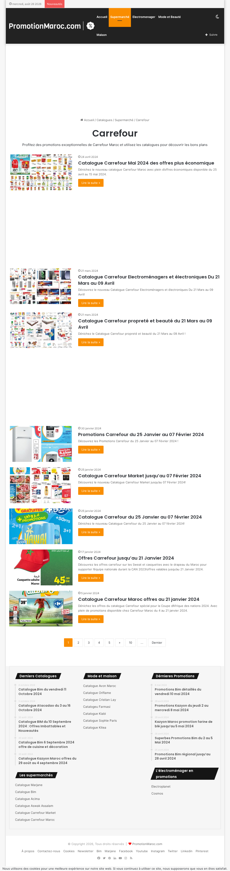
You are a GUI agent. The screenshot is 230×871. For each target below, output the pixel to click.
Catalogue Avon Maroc (99, 686)
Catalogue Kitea (94, 727)
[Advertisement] (115, 79)
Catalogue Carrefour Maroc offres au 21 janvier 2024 (138, 599)
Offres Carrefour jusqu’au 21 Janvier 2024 (126, 558)
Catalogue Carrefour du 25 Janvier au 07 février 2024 (140, 517)
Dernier (157, 642)
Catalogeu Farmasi (96, 706)
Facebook (126, 851)
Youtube (142, 851)
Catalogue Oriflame (97, 693)
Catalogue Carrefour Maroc (35, 819)
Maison (102, 35)
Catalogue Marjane (28, 785)
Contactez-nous (49, 851)
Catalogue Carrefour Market (35, 813)
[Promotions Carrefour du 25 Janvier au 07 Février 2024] (41, 444)
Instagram (158, 851)
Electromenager (144, 17)
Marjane (110, 851)
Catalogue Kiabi (94, 713)
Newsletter (85, 851)
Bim (99, 851)
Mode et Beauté (169, 17)
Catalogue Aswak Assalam (34, 806)
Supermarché (119, 17)
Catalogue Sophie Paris (100, 720)
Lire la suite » (91, 183)
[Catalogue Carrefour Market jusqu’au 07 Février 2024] (41, 485)
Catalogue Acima (27, 799)
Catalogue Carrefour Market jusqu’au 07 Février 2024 (139, 476)
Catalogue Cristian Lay (99, 700)
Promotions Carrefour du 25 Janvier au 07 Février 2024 (141, 434)
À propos (28, 851)
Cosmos (157, 793)
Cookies (69, 851)
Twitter (173, 851)
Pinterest (202, 851)
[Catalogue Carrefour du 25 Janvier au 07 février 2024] (41, 526)
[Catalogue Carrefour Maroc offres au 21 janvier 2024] (41, 609)
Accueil (102, 17)
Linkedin (186, 851)
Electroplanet (160, 786)
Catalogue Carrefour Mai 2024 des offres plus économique (146, 163)
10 (130, 642)
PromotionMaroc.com (147, 844)
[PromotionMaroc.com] (52, 25)
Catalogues (104, 120)
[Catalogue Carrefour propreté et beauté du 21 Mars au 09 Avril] (41, 330)
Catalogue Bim (25, 792)
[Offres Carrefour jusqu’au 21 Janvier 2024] (41, 567)
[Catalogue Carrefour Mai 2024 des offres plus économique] (41, 172)
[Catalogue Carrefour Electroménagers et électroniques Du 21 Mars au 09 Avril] (41, 286)
